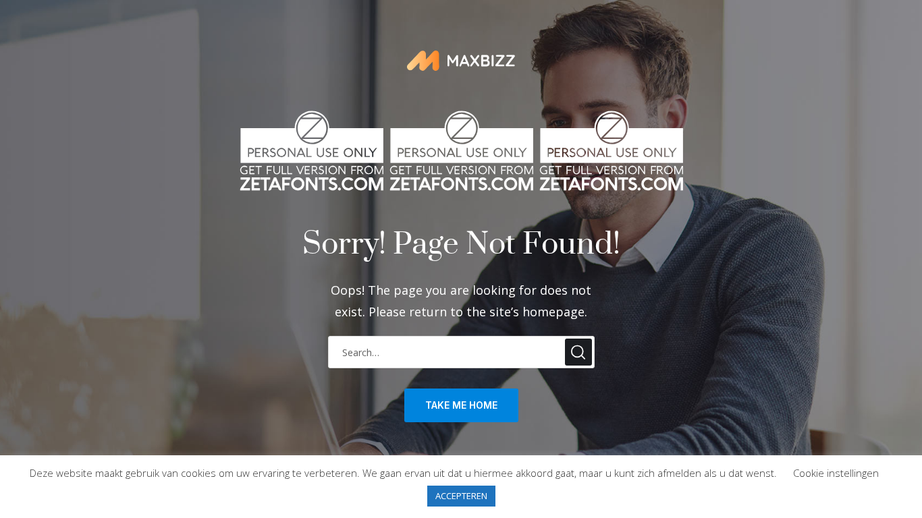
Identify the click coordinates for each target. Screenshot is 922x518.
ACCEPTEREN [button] (461, 496)
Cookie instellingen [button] (836, 473)
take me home (461, 405)
